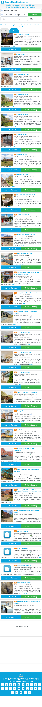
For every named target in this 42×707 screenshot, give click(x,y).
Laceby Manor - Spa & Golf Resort (27, 293)
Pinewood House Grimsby (24, 582)
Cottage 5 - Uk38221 (22, 54)
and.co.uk (16, 2)
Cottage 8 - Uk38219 (22, 174)
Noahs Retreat (21, 430)
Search (34, 15)
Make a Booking (31, 49)
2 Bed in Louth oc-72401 (24, 352)
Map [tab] (14, 31)
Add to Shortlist (11, 49)
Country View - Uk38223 (23, 74)
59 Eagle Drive (21, 411)
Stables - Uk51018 (22, 548)
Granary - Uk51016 (22, 531)
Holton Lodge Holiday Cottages (26, 234)
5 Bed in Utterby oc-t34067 (24, 253)
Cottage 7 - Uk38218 (22, 114)
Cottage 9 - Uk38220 (22, 94)
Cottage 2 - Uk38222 (22, 134)
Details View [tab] (4, 31)
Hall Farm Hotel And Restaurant (25, 195)
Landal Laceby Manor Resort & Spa (27, 392)
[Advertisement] (21, 649)
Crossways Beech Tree (23, 34)
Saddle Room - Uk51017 (24, 565)
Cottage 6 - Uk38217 (22, 154)
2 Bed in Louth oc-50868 (24, 332)
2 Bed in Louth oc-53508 (24, 372)
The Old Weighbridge (23, 214)
